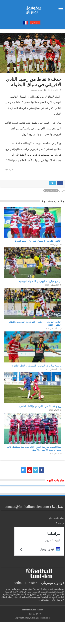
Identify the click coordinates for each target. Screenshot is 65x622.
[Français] (25, 22)
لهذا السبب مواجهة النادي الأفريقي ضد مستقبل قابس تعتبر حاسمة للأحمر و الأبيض (33, 448)
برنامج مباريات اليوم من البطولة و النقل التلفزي (36, 365)
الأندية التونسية (36, 90)
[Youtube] (29, 470)
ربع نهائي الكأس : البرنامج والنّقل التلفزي (40, 406)
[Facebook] (41, 470)
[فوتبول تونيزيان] (32, 9)
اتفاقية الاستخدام (56, 518)
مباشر (35, 22)
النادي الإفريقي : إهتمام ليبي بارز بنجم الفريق (37, 240)
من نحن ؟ (60, 523)
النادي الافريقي (51, 191)
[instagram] (23, 470)
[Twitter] (35, 470)
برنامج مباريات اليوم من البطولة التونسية (40, 281)
